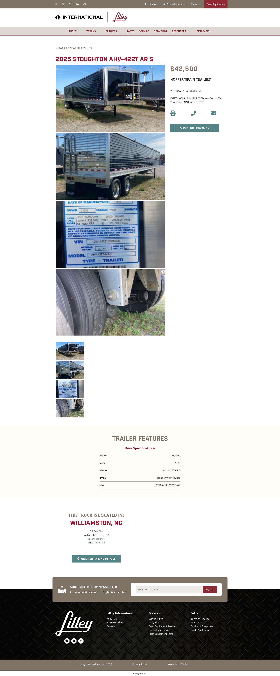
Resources (179, 31)
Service (144, 31)
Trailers (111, 31)
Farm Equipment (216, 4)
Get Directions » (96, 538)
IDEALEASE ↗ (203, 31)
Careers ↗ (196, 4)
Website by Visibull (178, 664)
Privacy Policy (140, 664)
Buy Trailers (197, 622)
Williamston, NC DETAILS (97, 558)
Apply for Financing (195, 127)
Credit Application (200, 630)
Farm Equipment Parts (161, 633)
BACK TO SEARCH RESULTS (75, 48)
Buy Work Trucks (200, 618)
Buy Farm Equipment (202, 626)
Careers (111, 626)
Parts (130, 31)
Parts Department (159, 630)
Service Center (156, 618)
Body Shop (160, 31)
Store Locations (115, 622)
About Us (112, 618)
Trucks (91, 31)
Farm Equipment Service (162, 626)
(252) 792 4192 (96, 542)
